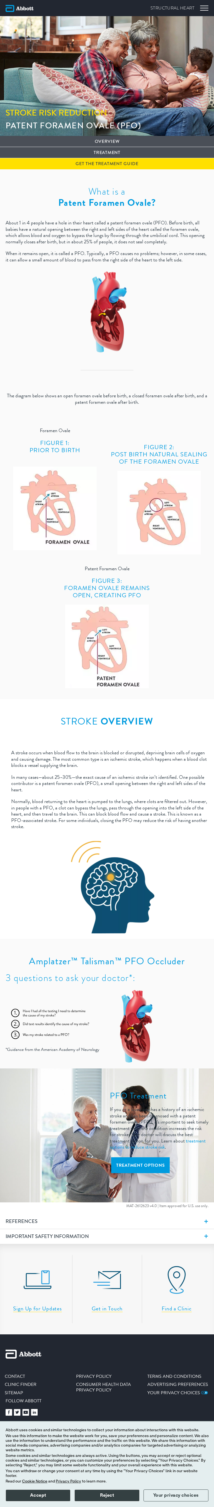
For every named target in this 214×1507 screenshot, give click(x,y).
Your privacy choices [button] (176, 1495)
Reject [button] (107, 1495)
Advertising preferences (177, 1384)
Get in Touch (107, 1308)
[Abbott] (19, 8)
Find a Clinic (177, 1308)
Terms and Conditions (174, 1376)
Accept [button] (38, 1495)
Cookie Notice (34, 1481)
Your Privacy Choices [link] (174, 1392)
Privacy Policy (68, 1481)
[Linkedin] (34, 1414)
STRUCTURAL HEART (172, 8)
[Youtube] (25, 1414)
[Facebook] (9, 1414)
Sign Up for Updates (37, 1308)
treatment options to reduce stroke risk (158, 1144)
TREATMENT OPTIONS (140, 1165)
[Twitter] (17, 1414)
